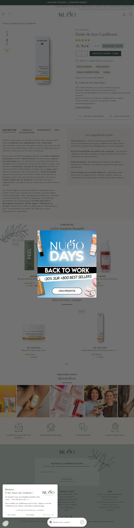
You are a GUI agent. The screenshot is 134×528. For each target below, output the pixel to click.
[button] (5, 523)
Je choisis (30, 515)
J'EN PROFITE (67, 291)
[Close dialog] (93, 293)
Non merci (11, 515)
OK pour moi (48, 515)
